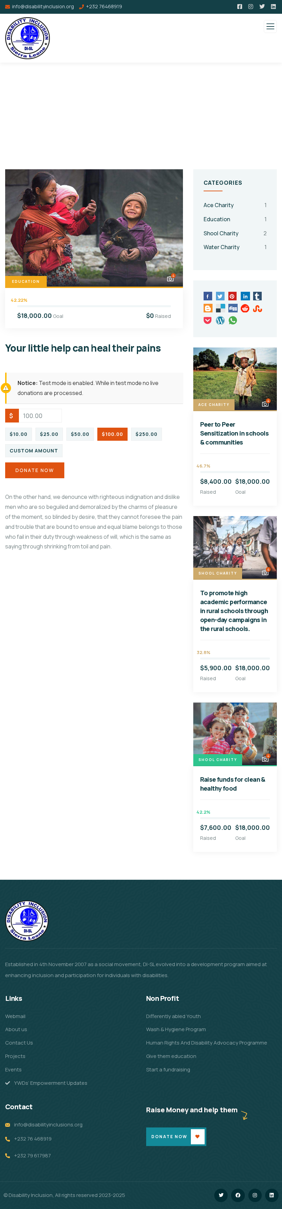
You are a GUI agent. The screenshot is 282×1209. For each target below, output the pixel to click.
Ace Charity (219, 205)
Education (26, 281)
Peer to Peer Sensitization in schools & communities (234, 433)
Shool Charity (221, 233)
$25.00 (49, 434)
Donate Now (34, 470)
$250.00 (146, 434)
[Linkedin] (272, 1195)
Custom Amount (34, 450)
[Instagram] (255, 1195)
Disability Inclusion (31, 1195)
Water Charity (222, 247)
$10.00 (19, 434)
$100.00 (112, 434)
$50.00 (80, 434)
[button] (171, 228)
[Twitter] (221, 1195)
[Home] (26, 920)
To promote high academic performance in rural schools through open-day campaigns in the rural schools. (234, 611)
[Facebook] (238, 1195)
